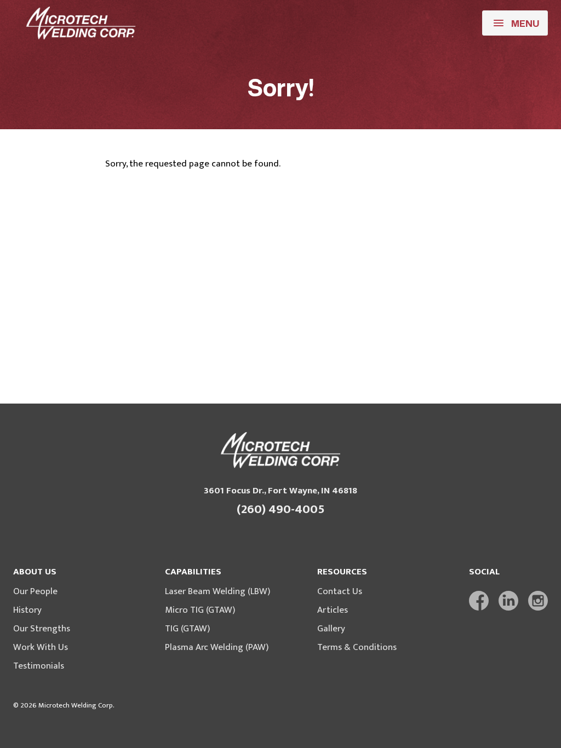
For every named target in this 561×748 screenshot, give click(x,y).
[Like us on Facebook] (479, 601)
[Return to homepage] (80, 23)
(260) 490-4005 (281, 509)
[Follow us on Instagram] (538, 601)
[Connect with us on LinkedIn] (508, 601)
